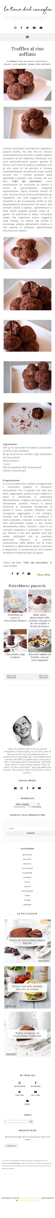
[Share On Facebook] (12, 573)
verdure (27, 905)
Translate (36, 807)
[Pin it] (23, 573)
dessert (27, 877)
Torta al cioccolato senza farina (27, 942)
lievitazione (27, 891)
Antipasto (27, 855)
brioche (27, 864)
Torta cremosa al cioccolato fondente (27, 1034)
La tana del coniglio (30, 1198)
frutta (27, 886)
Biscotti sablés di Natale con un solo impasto (40, 657)
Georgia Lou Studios (29, 1200)
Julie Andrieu (19, 64)
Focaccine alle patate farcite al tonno (27, 988)
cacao (30, 61)
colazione (27, 873)
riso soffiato (43, 64)
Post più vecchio (43, 677)
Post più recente (11, 677)
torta (27, 895)
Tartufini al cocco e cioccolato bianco (15, 617)
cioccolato (41, 61)
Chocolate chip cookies (15, 656)
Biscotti (27, 859)
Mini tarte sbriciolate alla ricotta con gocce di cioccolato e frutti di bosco (39, 620)
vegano (27, 900)
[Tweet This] (17, 573)
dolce (7, 64)
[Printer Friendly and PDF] (43, 575)
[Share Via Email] (29, 573)
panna (31, 64)
